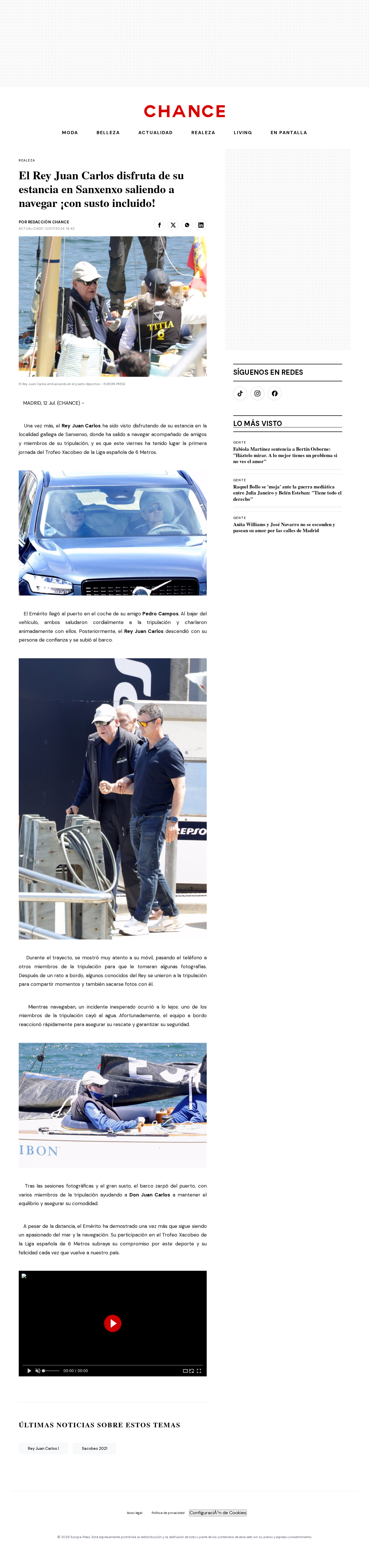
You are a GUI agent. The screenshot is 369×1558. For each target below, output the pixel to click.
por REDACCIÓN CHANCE (44, 222)
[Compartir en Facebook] (159, 225)
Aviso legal (134, 1513)
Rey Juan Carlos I (43, 1448)
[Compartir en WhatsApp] (187, 225)
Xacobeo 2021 (94, 1448)
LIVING (243, 133)
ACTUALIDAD (155, 133)
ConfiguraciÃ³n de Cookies (218, 1513)
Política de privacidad (168, 1513)
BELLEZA (108, 133)
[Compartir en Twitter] (173, 225)
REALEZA (203, 133)
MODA (70, 133)
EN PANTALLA (289, 133)
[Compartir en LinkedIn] (201, 225)
